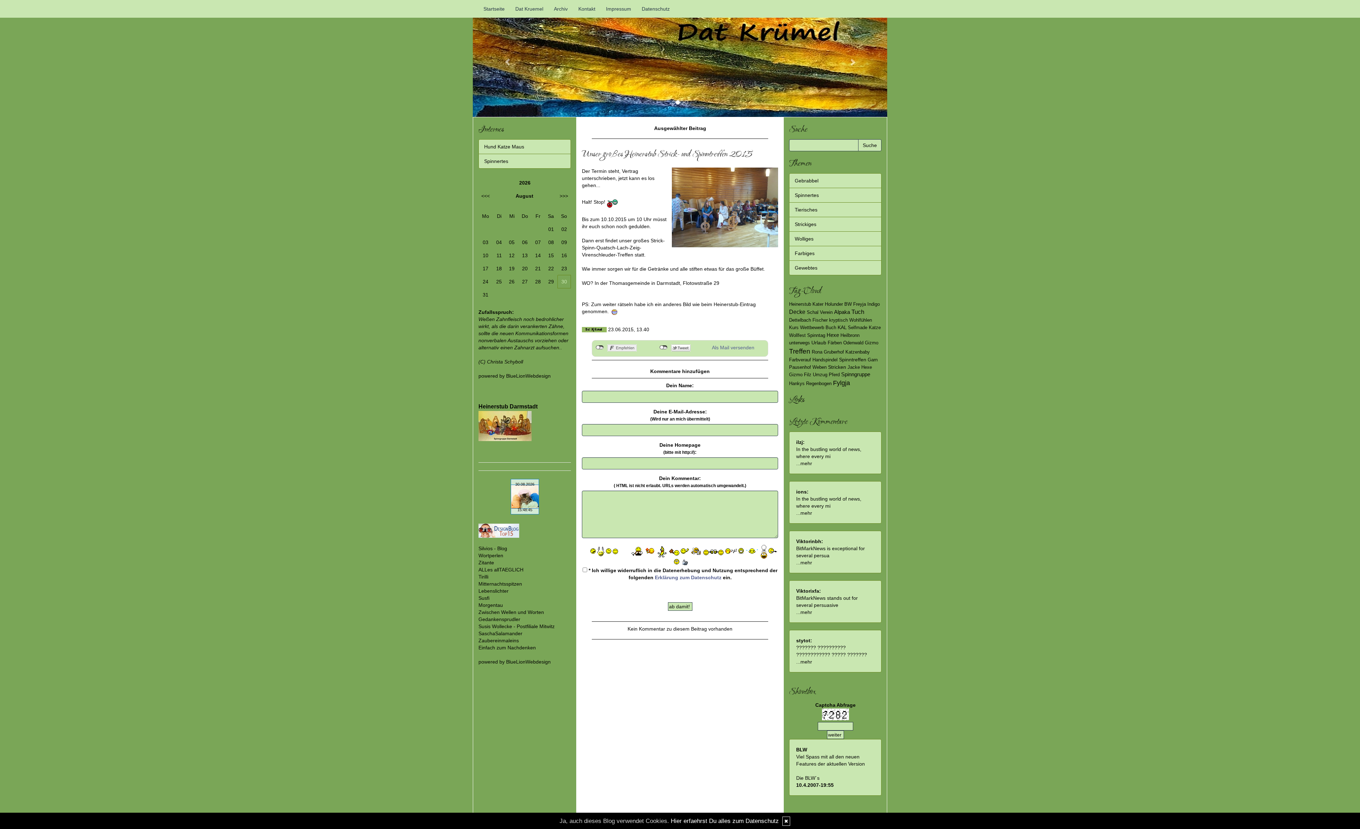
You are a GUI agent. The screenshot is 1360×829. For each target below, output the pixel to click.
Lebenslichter (493, 591)
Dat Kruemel (529, 9)
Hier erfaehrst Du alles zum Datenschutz (725, 821)
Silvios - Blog (492, 548)
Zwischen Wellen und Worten (511, 612)
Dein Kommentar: (680, 481)
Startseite (494, 9)
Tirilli (483, 577)
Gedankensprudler (499, 619)
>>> (564, 196)
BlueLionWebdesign (528, 376)
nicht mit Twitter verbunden (663, 347)
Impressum (618, 9)
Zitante (486, 562)
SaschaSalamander (500, 633)
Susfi (483, 598)
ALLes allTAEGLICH (500, 570)
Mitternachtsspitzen (500, 584)
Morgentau (490, 605)
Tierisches (806, 210)
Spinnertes (496, 161)
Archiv (561, 9)
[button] (504, 58)
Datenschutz (656, 9)
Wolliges (804, 239)
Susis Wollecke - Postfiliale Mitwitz (516, 626)
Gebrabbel (806, 181)
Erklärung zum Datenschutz (688, 577)
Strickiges (805, 224)
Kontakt (586, 9)
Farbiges (805, 253)
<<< (485, 196)
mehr (806, 463)
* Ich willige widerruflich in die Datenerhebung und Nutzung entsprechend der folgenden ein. (682, 574)
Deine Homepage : (680, 448)
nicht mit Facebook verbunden (600, 347)
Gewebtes (806, 268)
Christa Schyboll (505, 362)
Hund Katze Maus (504, 147)
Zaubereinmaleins (498, 640)
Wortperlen (490, 555)
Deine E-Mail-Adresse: (680, 415)
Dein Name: (680, 385)
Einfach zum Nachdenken (507, 647)
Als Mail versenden (733, 347)
